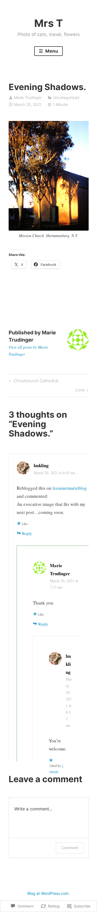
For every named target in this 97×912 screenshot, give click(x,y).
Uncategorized (66, 97)
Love (80, 391)
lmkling (41, 465)
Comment (69, 847)
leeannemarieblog (70, 488)
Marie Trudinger (28, 97)
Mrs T (48, 23)
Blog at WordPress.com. (48, 893)
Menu (51, 51)
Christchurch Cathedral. (33, 381)
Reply (27, 533)
